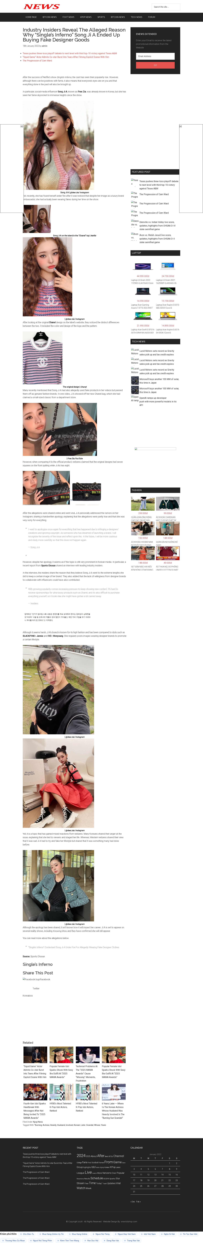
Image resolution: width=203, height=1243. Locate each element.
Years (103, 1125)
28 (162, 1186)
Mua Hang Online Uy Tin (52, 1234)
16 (177, 1175)
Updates (111, 1183)
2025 (88, 1156)
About (94, 1156)
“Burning (38, 1125)
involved (69, 1125)
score (106, 1178)
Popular (120, 1173)
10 (134, 1175)
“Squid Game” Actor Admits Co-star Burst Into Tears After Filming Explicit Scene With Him (66, 57)
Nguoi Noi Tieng (101, 1234)
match (94, 1173)
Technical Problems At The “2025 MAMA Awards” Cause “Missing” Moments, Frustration (86, 1073)
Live (88, 1172)
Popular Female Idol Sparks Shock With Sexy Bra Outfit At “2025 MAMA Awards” (61, 1071)
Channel (118, 1156)
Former (101, 1163)
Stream (80, 1183)
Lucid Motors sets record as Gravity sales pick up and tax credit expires (156, 353)
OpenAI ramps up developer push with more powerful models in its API (157, 401)
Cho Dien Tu (27, 1234)
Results (87, 1179)
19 (148, 1180)
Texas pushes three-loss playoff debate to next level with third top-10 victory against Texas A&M (70, 53)
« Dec (132, 1202)
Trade (105, 1184)
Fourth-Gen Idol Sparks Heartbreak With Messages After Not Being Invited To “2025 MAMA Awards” (34, 1110)
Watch (81, 1188)
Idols (97, 1167)
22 (169, 1180)
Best (106, 1156)
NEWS (49, 6)
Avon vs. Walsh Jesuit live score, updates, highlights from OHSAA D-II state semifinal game (157, 239)
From (108, 1162)
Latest (118, 1167)
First (89, 1163)
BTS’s (111, 1156)
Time (92, 1183)
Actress (46, 1125)
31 (134, 1192)
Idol (93, 1167)
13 (155, 1175)
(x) (22, 126)
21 (162, 1180)
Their (87, 1183)
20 (155, 1180)
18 (141, 1180)
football (95, 1162)
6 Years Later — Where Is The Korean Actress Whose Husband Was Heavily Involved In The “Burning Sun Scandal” (113, 1110)
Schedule (96, 1178)
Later (83, 1125)
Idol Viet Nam (148, 1234)
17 (134, 1180)
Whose (97, 1125)
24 (134, 1186)
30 (177, 1186)
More (99, 1173)
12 (148, 1175)
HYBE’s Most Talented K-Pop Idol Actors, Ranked (60, 1107)
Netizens (107, 1173)
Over (114, 1173)
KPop (113, 1167)
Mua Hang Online (78, 1234)
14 (162, 1175)
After (100, 1156)
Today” (99, 1183)
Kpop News (38, 1122)
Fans (84, 1162)
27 (155, 1186)
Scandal (89, 1125)
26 (148, 1186)
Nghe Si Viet (168, 1234)
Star (118, 1178)
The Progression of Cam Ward (37, 60)
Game (117, 1162)
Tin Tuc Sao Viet (188, 1234)
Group (80, 1167)
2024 (81, 1155)
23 (177, 1180)
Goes (124, 1163)
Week (88, 1188)
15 (169, 1175)
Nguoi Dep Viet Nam (125, 1234)
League (80, 1173)
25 (141, 1186)
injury (102, 1167)
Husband (61, 1125)
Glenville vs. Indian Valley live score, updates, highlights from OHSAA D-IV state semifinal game (157, 226)
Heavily (53, 1125)
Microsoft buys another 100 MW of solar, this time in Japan (159, 381)
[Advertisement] (74, 70)
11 (141, 1175)
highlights (87, 1167)
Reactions (80, 1179)
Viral (118, 1183)
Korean (77, 1125)
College (79, 1163)
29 (169, 1186)
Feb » (138, 1202)
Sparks (112, 1178)
